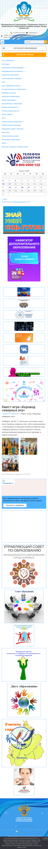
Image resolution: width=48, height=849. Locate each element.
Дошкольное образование (11, 96)
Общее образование (9, 100)
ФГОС (4, 118)
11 (9, 184)
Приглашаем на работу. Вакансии (12, 129)
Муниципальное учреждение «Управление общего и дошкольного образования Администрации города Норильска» (24, 26)
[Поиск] (46, 42)
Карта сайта (5, 132)
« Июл (4, 199)
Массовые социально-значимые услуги (15, 147)
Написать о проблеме (15, 505)
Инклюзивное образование (11, 139)
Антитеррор (6, 64)
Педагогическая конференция (12, 121)
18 (10, 187)
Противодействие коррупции (11, 78)
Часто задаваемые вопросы (11, 86)
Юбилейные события (9, 93)
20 (22, 187)
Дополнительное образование (12, 103)
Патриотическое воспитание (11, 125)
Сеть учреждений (8, 60)
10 (3, 184)
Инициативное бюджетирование (13, 68)
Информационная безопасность (12, 71)
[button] (2, 42)
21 (28, 187)
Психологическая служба (10, 136)
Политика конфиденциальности (16, 202)
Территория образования (10, 75)
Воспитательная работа (9, 107)
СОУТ (3, 82)
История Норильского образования (14, 89)
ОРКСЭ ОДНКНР (7, 114)
